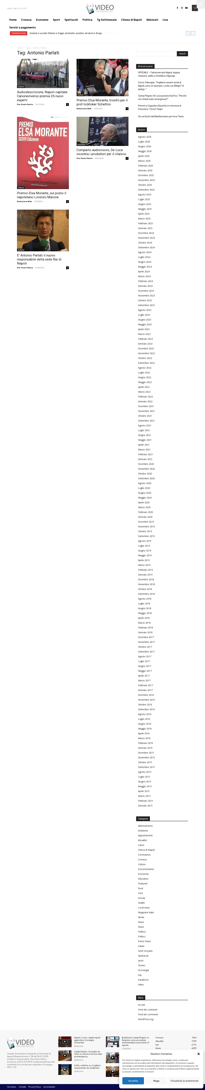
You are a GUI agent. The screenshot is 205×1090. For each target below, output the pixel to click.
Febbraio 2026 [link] (145, 165)
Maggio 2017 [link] (145, 670)
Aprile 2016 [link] (144, 733)
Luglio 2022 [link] (144, 372)
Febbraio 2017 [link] (145, 685)
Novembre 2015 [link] (146, 757)
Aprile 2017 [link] (144, 675)
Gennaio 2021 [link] (145, 459)
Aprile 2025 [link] (144, 213)
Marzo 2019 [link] (144, 564)
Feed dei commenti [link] (148, 1014)
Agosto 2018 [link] (144, 598)
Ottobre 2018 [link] (145, 589)
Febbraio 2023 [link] (145, 338)
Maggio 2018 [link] (145, 613)
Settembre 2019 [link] (146, 536)
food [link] (140, 888)
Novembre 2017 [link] (146, 641)
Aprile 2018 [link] (144, 617)
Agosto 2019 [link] (144, 540)
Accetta (133, 1080)
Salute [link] (141, 946)
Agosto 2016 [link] (144, 714)
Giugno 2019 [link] (144, 550)
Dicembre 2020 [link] (146, 463)
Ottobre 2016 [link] (145, 704)
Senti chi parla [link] (145, 950)
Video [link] (141, 984)
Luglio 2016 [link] (144, 718)
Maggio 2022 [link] (145, 382)
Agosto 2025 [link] (144, 194)
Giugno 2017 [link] (144, 666)
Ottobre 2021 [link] (145, 415)
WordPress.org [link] (145, 1019)
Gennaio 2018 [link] (145, 632)
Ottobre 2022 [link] (145, 358)
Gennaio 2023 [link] (145, 343)
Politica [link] (142, 931)
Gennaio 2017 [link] (145, 690)
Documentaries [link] (146, 869)
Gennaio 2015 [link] (145, 805)
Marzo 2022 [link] (144, 391)
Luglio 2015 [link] (144, 776)
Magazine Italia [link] (146, 912)
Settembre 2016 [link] (146, 709)
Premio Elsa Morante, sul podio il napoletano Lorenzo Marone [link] (41, 195)
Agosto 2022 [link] (144, 367)
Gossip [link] (141, 897)
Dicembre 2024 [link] (146, 232)
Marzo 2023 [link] (144, 334)
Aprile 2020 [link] (144, 502)
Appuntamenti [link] (145, 835)
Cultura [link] (21, 86)
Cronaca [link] (142, 859)
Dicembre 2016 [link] (146, 694)
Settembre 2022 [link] (146, 362)
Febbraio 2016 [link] (145, 743)
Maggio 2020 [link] (145, 497)
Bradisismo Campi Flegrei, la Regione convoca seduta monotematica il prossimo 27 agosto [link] (135, 1041)
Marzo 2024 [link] (144, 276)
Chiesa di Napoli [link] (146, 849)
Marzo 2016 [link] (144, 738)
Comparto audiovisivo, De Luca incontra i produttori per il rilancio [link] (101, 152)
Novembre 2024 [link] (146, 237)
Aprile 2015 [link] (144, 791)
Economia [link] (81, 144)
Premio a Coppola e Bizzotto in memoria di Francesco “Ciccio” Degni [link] (159, 107)
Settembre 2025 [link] (146, 189)
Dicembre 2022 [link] (146, 348)
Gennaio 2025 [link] (145, 228)
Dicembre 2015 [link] (146, 752)
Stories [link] (141, 965)
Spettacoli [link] (143, 955)
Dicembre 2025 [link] (146, 175)
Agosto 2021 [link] (144, 425)
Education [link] (143, 878)
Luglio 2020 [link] (144, 488)
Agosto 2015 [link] (144, 771)
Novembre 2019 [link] (146, 526)
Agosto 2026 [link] (144, 136)
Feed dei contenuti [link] (147, 1009)
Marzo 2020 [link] (144, 507)
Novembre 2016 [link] (146, 699)
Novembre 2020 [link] (146, 468)
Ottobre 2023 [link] (145, 300)
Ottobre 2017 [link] (145, 646)
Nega (156, 1080)
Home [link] (20, 48)
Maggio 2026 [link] (145, 151)
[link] (201, 4)
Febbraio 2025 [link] (145, 223)
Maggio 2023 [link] (145, 324)
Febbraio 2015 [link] (145, 800)
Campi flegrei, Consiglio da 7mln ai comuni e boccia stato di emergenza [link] (88, 1054)
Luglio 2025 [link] (144, 199)
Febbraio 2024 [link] (145, 281)
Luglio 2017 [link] (144, 661)
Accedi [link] (141, 1004)
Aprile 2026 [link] (144, 156)
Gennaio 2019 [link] (145, 574)
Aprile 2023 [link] (144, 329)
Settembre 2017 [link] (146, 651)
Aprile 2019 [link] (144, 560)
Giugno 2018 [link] (144, 608)
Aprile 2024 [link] (144, 271)
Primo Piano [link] (144, 941)
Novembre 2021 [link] (146, 411)
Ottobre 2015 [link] (145, 762)
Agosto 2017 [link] (144, 656)
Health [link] (141, 902)
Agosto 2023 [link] (144, 309)
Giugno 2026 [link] (144, 146)
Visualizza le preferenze (184, 1080)
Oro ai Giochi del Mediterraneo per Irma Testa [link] (161, 116)
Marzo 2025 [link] (144, 218)
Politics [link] (141, 936)
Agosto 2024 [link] (144, 252)
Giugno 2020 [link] (144, 492)
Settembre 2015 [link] (146, 767)
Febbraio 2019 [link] (145, 569)
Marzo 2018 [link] (144, 622)
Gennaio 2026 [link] (145, 170)
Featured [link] (142, 883)
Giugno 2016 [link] (144, 723)
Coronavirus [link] (144, 854)
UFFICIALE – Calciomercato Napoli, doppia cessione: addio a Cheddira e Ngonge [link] (159, 74)
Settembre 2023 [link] (146, 305)
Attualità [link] (142, 840)
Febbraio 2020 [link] (145, 512)
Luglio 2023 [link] (144, 314)
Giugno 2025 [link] (144, 204)
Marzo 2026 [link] (144, 160)
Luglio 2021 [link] (144, 430)
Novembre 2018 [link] (146, 584)
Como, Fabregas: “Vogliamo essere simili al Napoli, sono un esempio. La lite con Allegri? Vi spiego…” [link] (161, 85)
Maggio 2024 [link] (145, 266)
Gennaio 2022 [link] (145, 401)
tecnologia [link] (143, 970)
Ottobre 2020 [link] (145, 473)
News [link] (141, 922)
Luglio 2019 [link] (144, 545)
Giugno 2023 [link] (144, 319)
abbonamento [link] (145, 825)
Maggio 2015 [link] (145, 786)
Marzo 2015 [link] (144, 795)
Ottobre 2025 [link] (145, 184)
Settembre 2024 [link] (146, 247)
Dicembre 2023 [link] (146, 290)
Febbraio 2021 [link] (145, 454)
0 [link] (67, 104)
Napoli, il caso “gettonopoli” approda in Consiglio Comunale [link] (87, 1040)
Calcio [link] (141, 845)
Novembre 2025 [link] (146, 180)
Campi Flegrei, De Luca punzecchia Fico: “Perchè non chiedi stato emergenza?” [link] (162, 97)
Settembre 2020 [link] (146, 478)
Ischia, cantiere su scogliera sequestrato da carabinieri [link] (87, 1066)
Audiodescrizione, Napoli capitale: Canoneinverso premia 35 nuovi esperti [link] (42, 96)
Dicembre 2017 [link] (146, 637)
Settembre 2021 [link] (146, 420)
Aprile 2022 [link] (144, 386)
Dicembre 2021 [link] (146, 406)
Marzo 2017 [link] (144, 680)
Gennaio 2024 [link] (145, 285)
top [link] (140, 974)
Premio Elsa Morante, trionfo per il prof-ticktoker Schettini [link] (102, 102)
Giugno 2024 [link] (144, 261)
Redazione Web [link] (84, 108)
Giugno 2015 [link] (144, 781)
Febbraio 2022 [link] (145, 396)
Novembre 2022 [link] (146, 353)
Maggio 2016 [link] (145, 728)
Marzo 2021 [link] (144, 449)
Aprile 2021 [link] (144, 444)
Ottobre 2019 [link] (145, 531)
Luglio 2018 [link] (144, 603)
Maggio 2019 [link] (145, 555)
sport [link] (141, 960)
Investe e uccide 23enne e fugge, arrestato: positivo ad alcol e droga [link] (66, 33)
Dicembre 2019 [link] (146, 521)
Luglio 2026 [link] (144, 141)
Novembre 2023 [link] (146, 295)
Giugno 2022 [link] (144, 377)
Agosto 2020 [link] (144, 483)
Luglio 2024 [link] (144, 257)
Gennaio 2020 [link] (145, 516)
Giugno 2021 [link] (144, 435)
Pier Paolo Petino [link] (25, 104)
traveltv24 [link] (143, 979)
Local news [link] (144, 907)
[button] (198, 1054)
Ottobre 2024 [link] (145, 242)
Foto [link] (140, 893)
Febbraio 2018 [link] (145, 627)
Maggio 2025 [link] (145, 208)
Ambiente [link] (143, 830)
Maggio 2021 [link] (145, 439)
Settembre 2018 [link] (146, 593)
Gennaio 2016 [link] (145, 747)
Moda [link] (141, 917)
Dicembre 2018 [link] (146, 579)
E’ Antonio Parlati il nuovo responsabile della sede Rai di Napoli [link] (39, 259)
